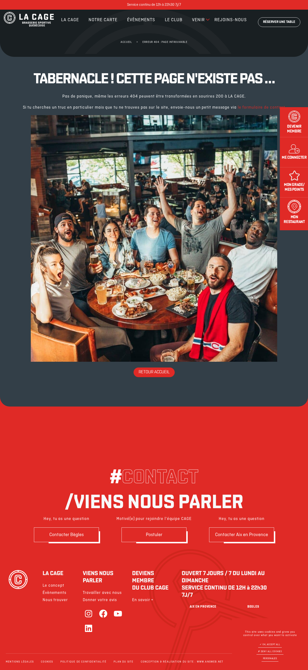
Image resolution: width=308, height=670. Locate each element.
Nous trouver (55, 600)
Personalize (270, 658)
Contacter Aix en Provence (241, 535)
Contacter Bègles (66, 535)
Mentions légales (20, 661)
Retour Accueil (154, 372)
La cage (70, 20)
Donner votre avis (100, 600)
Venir (198, 20)
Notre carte (103, 20)
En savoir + (143, 600)
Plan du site (123, 661)
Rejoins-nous (230, 20)
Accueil (126, 42)
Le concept (53, 585)
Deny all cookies (271, 651)
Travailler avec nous (102, 592)
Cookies (47, 661)
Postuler (154, 535)
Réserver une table (279, 22)
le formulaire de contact (261, 107)
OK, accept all (271, 644)
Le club (173, 20)
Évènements (141, 20)
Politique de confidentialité (83, 661)
